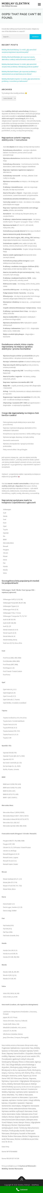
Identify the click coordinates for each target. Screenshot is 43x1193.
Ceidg (20, 1166)
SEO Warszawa (16, 1078)
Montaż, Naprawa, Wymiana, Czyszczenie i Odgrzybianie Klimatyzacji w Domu (21, 1081)
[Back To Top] (21, 1179)
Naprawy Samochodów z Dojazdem (20, 1053)
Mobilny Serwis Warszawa (12, 1169)
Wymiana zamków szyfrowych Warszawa (17, 1111)
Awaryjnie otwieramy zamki (12, 1076)
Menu (39, 4)
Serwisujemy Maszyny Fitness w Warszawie (18, 1062)
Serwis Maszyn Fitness (21, 1122)
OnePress (35, 1185)
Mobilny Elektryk (16, 3)
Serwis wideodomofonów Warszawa (22, 1108)
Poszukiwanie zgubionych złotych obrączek (18, 1059)
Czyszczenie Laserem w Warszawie (15, 1097)
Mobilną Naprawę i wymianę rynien (15, 1092)
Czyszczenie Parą (26, 1048)
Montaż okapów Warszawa (18, 1117)
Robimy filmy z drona (32, 1073)
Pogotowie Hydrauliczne (11, 1048)
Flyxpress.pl (27, 1076)
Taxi (7, 1064)
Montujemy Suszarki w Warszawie (22, 1133)
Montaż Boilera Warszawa (11, 1136)
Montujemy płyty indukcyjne (20, 1067)
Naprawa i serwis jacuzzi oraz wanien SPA (23, 1056)
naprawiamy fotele (24, 1070)
